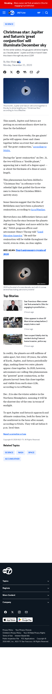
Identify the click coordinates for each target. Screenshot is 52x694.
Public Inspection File (11, 638)
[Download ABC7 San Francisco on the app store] (9, 619)
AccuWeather (38, 209)
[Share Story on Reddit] (18, 72)
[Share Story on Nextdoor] (24, 72)
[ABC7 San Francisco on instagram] (19, 612)
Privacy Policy (8, 630)
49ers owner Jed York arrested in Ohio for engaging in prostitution (26, 4)
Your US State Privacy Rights (34, 633)
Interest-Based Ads (22, 636)
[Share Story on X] (11, 72)
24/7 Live (21, 12)
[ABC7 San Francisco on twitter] (12, 612)
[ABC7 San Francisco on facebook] (5, 612)
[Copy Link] (38, 72)
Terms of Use (8, 636)
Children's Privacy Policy (12, 633)
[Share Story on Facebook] (4, 72)
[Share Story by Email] (31, 72)
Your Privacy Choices (23, 630)
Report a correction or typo (14, 434)
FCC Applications (28, 638)
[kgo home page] (7, 570)
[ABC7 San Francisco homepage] (11, 12)
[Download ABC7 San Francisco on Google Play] (25, 619)
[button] (4, 12)
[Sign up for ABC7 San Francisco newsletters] (26, 612)
